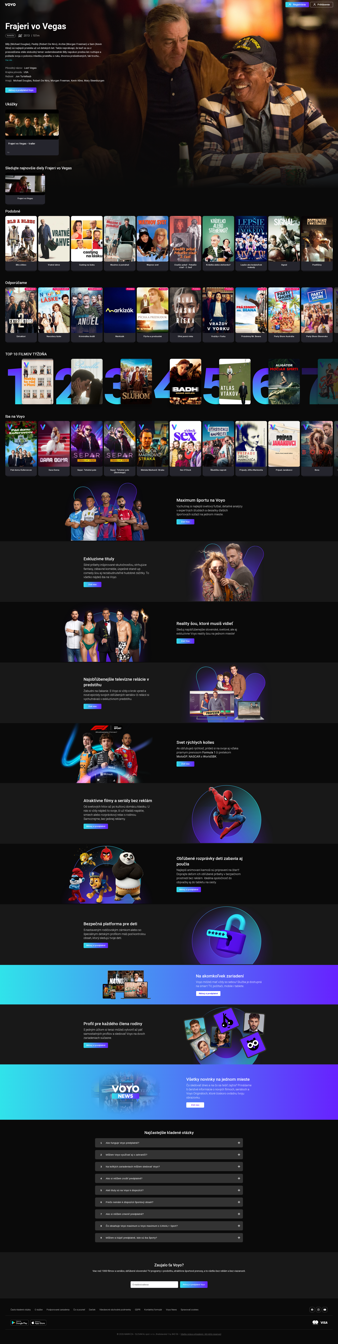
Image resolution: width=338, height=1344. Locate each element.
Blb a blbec (21, 265)
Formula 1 (208, 752)
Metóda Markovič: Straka (152, 470)
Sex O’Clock (185, 470)
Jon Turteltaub (23, 76)
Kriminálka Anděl (87, 336)
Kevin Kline (77, 80)
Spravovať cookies (189, 1309)
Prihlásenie (324, 4)
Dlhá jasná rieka (185, 336)
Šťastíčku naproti (218, 470)
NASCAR (194, 756)
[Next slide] (333, 316)
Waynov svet (153, 265)
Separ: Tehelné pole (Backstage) (119, 471)
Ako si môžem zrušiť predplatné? (121, 1178)
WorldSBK (209, 756)
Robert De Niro (41, 80)
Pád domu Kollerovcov (21, 470)
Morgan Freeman (60, 80)
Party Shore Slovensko (317, 336)
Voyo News (171, 1309)
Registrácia (299, 4)
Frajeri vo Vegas (25, 198)
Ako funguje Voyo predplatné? (119, 1143)
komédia (10, 35)
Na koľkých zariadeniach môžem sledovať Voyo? (130, 1166)
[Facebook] (312, 1309)
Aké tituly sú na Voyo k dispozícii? (122, 1190)
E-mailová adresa (141, 1284)
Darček (92, 1309)
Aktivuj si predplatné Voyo (20, 90)
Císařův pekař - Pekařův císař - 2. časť (185, 266)
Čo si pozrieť (79, 1309)
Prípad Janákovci (284, 470)
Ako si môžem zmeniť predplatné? (122, 1214)
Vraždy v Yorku (218, 336)
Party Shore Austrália (284, 336)
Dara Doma (54, 470)
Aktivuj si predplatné (95, 826)
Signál (284, 265)
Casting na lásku (87, 265)
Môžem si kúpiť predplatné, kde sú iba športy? (128, 1237)
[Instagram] (318, 1309)
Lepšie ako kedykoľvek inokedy (251, 266)
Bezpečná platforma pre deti (110, 923)
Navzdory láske (54, 336)
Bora (317, 470)
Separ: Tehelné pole (86, 470)
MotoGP (182, 756)
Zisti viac (92, 584)
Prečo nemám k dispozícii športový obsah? (126, 1202)
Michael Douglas (22, 80)
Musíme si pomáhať (119, 265)
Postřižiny (317, 265)
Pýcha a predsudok (153, 336)
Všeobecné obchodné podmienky (115, 1309)
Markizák (119, 336)
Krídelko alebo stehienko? (218, 265)
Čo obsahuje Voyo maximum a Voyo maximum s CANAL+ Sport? (139, 1226)
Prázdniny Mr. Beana (251, 336)
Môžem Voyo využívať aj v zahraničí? (123, 1154)
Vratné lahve (54, 265)
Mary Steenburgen (94, 80)
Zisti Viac (185, 522)
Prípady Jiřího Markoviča (251, 470)
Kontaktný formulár (153, 1309)
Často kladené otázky (21, 1309)
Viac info (8, 60)
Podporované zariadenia (58, 1309)
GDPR (137, 1309)
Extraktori (21, 336)
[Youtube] (324, 1309)
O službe (39, 1309)
